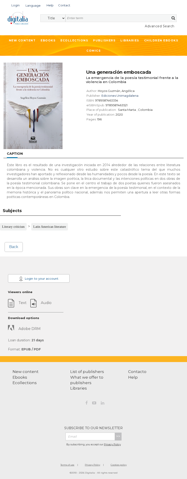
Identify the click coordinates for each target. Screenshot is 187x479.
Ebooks (48, 40)
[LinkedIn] (102, 403)
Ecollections (74, 40)
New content (26, 371)
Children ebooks (161, 40)
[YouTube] (94, 403)
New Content (22, 40)
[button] (15, 5)
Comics (93, 50)
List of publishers (87, 371)
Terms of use (67, 464)
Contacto (137, 371)
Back (13, 247)
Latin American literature (49, 226)
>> (118, 436)
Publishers (104, 40)
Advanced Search (159, 26)
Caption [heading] (15, 154)
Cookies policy (119, 464)
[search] (173, 18)
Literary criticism (13, 226)
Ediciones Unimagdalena (119, 95)
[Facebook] (86, 403)
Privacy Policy (112, 444)
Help (133, 377)
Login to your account (41, 278)
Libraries (129, 40)
